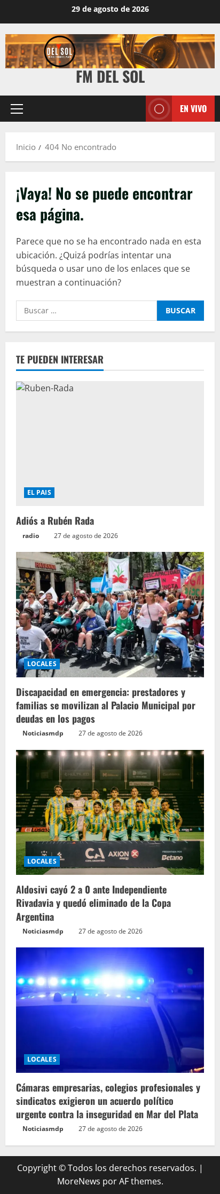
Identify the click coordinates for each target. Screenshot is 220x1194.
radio (30, 535)
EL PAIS (39, 492)
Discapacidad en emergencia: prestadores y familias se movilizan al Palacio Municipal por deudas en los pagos (105, 705)
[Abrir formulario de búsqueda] (132, 108)
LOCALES (42, 663)
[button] (16, 108)
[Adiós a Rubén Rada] (110, 444)
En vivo (193, 108)
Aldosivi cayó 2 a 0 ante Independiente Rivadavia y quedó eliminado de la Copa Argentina (93, 902)
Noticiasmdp (43, 733)
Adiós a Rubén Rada (55, 520)
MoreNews (78, 1181)
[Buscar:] (86, 311)
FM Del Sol (110, 76)
